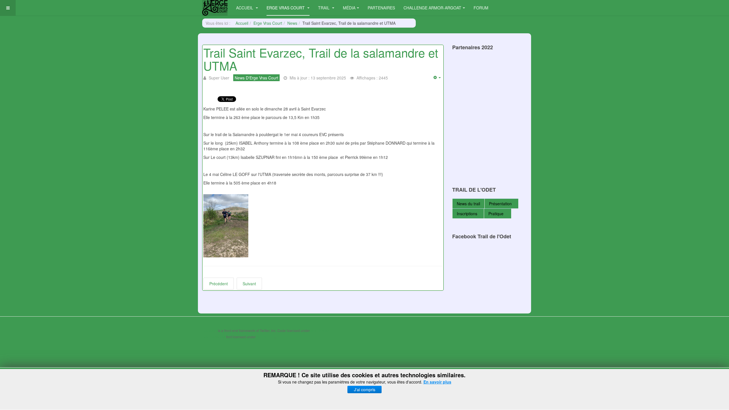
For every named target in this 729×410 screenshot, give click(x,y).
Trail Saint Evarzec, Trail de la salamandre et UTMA (320, 59)
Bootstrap (209, 330)
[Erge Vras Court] (215, 8)
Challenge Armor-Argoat (432, 8)
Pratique (496, 213)
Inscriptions (467, 213)
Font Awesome (213, 336)
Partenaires (381, 8)
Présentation (500, 203)
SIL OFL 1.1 (266, 336)
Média (349, 8)
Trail (324, 8)
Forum (481, 8)
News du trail (468, 203)
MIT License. (320, 330)
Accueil (245, 8)
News (292, 23)
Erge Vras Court (286, 8)
